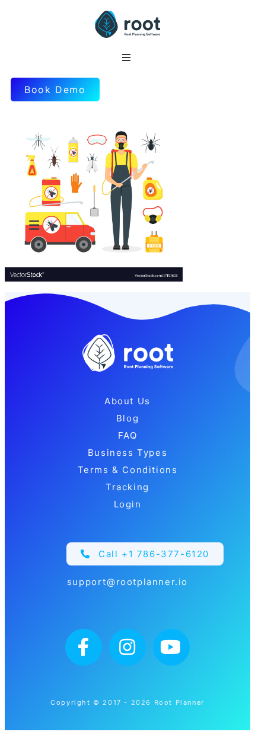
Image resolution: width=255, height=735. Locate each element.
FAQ (128, 435)
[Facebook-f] (83, 647)
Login (128, 504)
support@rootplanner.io (127, 581)
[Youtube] (171, 647)
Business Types (127, 452)
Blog (127, 418)
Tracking (127, 487)
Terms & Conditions (128, 469)
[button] (145, 553)
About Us (127, 401)
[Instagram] (127, 647)
